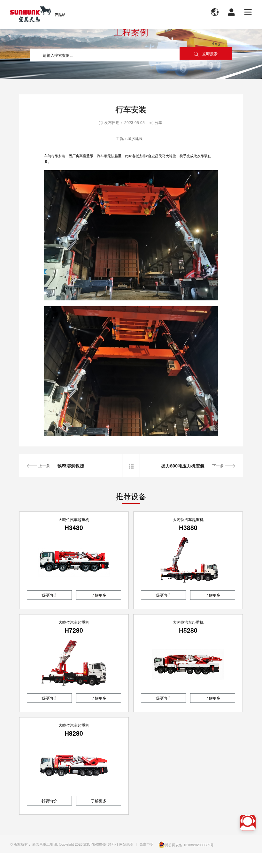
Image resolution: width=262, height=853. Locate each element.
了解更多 (98, 595)
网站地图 (126, 844)
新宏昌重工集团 (44, 844)
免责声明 (146, 844)
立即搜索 (206, 54)
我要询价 (49, 595)
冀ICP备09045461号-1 (100, 844)
